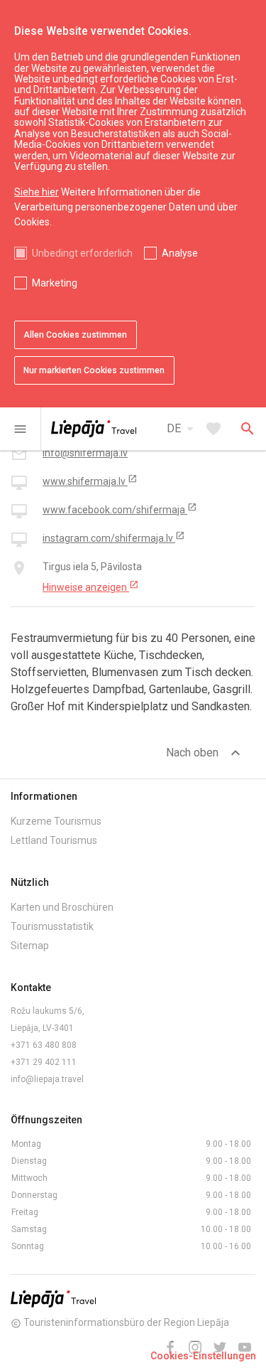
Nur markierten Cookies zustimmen (94, 370)
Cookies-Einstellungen (203, 1355)
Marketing (54, 283)
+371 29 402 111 (44, 1062)
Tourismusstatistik (52, 926)
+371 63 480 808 (44, 1045)
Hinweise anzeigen (91, 586)
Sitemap (30, 945)
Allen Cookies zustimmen (75, 335)
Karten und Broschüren (62, 907)
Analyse (180, 253)
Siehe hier (36, 192)
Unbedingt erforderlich (82, 253)
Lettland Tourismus (54, 840)
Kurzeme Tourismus (56, 821)
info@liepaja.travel (47, 1079)
